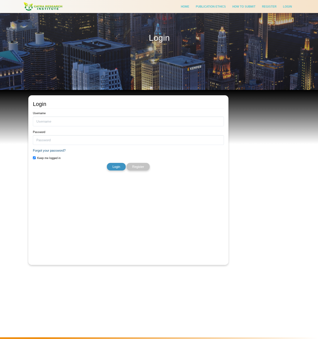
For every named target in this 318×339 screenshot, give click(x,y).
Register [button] (138, 167)
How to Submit (243, 6)
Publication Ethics (211, 6)
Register (269, 6)
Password (39, 132)
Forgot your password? (49, 150)
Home (185, 6)
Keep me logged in (49, 158)
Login (287, 6)
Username (39, 113)
